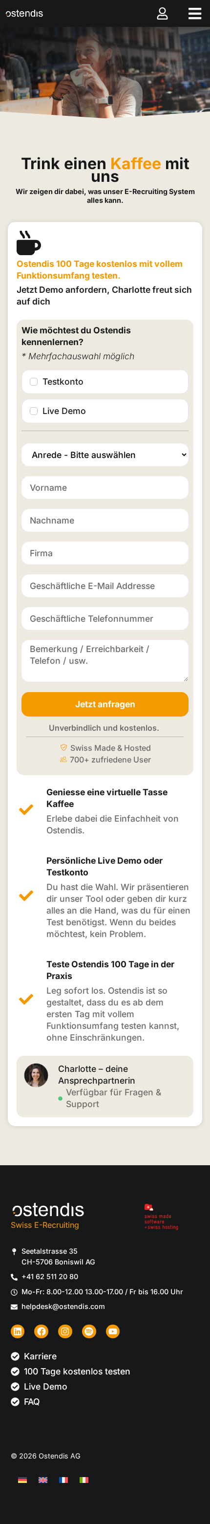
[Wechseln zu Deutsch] (22, 1479)
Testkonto (63, 381)
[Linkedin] (18, 1332)
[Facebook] (41, 1332)
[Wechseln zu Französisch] (63, 1479)
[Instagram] (65, 1332)
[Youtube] (113, 1332)
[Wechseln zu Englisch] (43, 1479)
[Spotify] (89, 1332)
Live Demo (64, 411)
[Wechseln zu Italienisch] (84, 1479)
